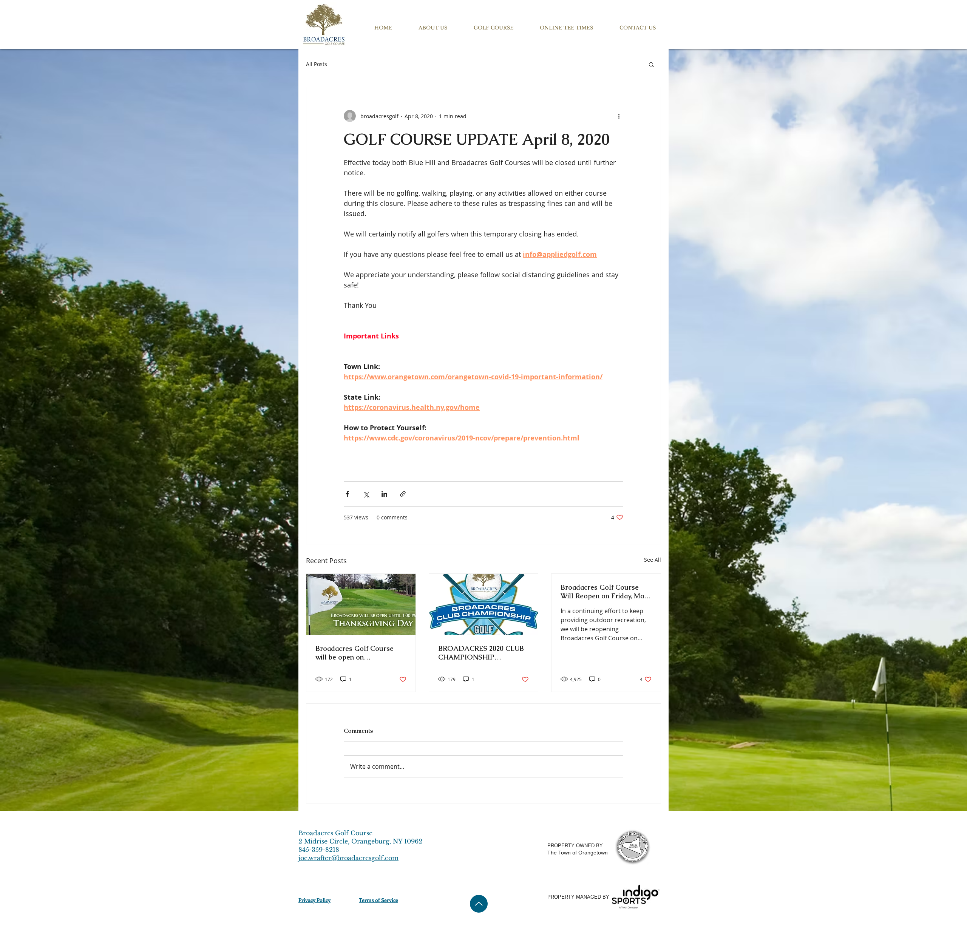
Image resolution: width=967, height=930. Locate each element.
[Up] (479, 904)
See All (652, 559)
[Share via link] (402, 493)
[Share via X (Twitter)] (365, 493)
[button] (432, 28)
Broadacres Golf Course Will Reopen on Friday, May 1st (604, 591)
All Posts (316, 64)
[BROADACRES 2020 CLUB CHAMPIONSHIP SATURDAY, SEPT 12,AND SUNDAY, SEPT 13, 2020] (483, 604)
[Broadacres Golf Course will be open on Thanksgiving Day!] (361, 604)
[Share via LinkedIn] (384, 493)
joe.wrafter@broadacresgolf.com (348, 858)
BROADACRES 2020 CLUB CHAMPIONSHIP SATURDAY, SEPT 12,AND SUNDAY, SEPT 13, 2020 (481, 652)
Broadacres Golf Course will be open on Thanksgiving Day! (354, 652)
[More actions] (618, 115)
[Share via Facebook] (347, 493)
